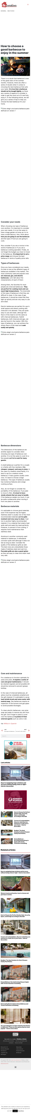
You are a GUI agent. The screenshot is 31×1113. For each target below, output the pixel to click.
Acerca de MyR (18, 1042)
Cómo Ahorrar (19, 1049)
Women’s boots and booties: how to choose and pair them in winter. (15, 893)
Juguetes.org (4, 1052)
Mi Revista (18, 1052)
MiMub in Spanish (10, 723)
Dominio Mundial (5, 1049)
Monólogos (3, 1054)
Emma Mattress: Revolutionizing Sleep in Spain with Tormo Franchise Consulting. (21, 841)
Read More (21, 1111)
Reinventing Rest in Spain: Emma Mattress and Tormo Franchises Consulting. (14, 1004)
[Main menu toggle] (27, 4)
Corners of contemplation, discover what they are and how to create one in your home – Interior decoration (22, 823)
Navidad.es (3, 1050)
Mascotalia (19, 1047)
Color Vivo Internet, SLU (16, 1060)
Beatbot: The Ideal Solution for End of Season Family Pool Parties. (22, 832)
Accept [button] (15, 1110)
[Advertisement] (15, 28)
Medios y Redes (21, 1039)
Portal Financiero (20, 1050)
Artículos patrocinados (8, 1041)
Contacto (11, 1042)
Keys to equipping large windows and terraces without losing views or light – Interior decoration (14, 784)
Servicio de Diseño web (21, 1041)
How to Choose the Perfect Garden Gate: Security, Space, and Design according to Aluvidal (22, 814)
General (3, 11)
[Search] (28, 736)
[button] (15, 1067)
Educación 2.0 (4, 1047)
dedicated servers (4, 1063)
